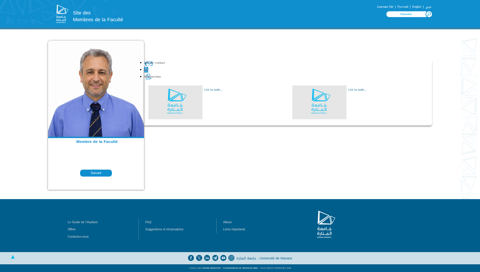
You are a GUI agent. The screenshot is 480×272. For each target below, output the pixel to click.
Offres (72, 229)
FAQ (148, 222)
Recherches (152, 77)
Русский (403, 6)
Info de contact (154, 63)
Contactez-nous (78, 237)
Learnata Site (385, 6)
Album (227, 222)
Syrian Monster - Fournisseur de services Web (230, 268)
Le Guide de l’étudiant (83, 222)
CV (146, 70)
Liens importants (234, 229)
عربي (428, 6)
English (416, 6)
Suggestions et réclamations (164, 229)
